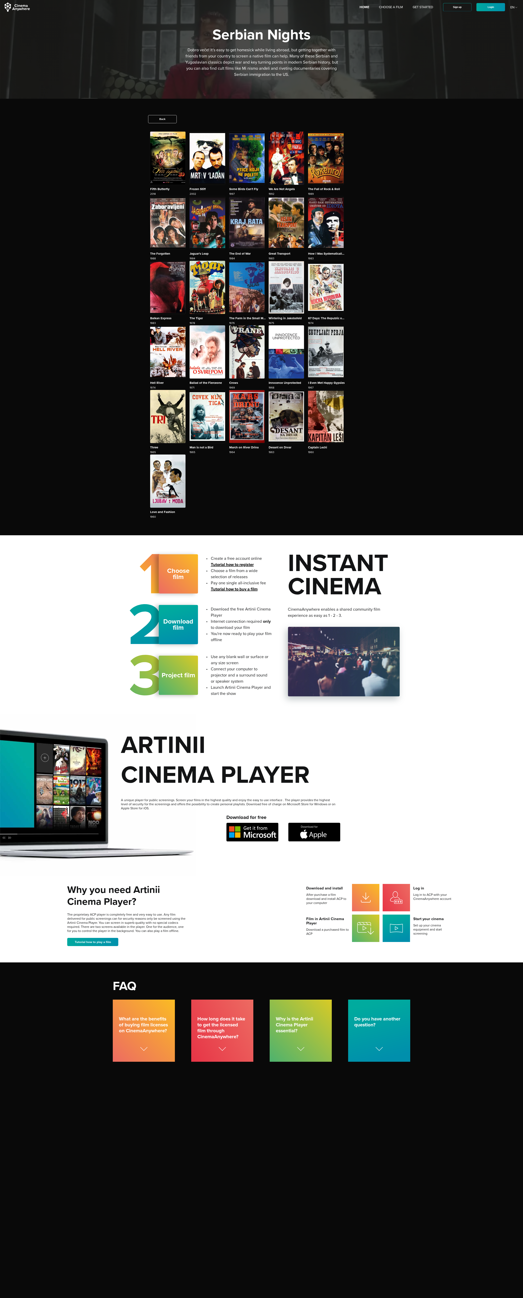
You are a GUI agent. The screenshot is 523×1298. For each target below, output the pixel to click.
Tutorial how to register (232, 564)
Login (491, 7)
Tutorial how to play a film (93, 942)
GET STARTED (423, 7)
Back (162, 119)
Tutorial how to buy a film (234, 589)
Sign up (457, 7)
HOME (364, 7)
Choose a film (391, 7)
